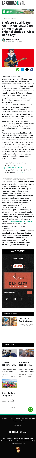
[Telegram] (22, 69)
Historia (24, 418)
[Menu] (33, 3)
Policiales (22, 421)
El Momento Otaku (9, 19)
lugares (15, 421)
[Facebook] (31, 69)
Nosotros (4, 418)
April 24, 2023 (20, 172)
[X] (27, 69)
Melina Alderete (12, 39)
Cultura (11, 418)
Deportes (17, 418)
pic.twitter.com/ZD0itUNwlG (14, 168)
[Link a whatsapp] (30, 409)
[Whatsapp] (17, 69)
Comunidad (32, 418)
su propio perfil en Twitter (21, 221)
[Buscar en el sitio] (29, 2)
